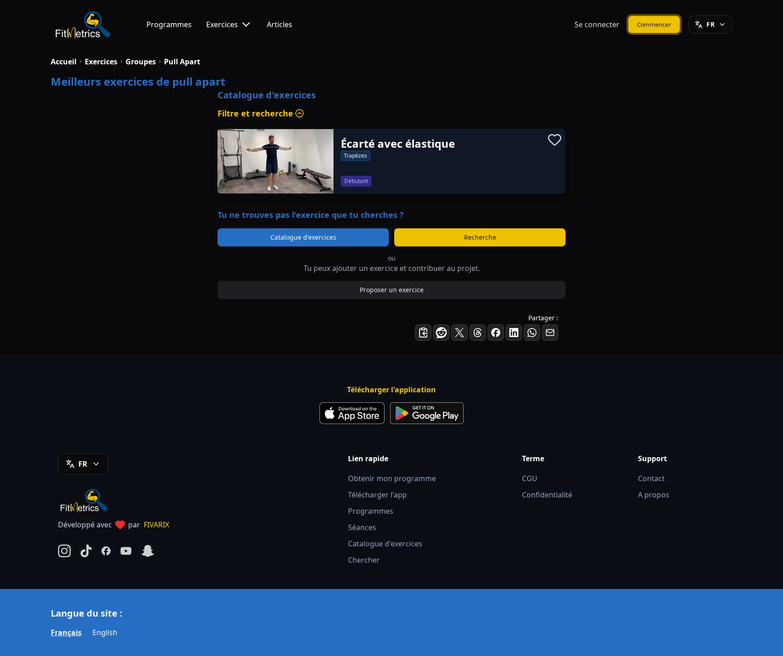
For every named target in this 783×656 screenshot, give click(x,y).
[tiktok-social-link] (86, 551)
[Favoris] (555, 139)
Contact (651, 478)
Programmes (169, 24)
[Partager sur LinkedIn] (514, 332)
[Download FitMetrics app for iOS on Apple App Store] (352, 413)
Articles (279, 24)
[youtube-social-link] (126, 550)
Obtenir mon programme (392, 478)
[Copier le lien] (423, 332)
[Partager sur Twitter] (459, 332)
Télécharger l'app (377, 495)
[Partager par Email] (550, 332)
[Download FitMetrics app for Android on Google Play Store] (427, 413)
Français (66, 632)
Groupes (141, 62)
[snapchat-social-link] (147, 551)
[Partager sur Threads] (477, 332)
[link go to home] (86, 500)
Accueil (64, 62)
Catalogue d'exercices (303, 237)
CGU (529, 478)
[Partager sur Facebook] (496, 332)
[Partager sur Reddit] (441, 332)
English (104, 632)
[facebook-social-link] (106, 551)
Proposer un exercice (392, 289)
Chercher (364, 560)
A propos (653, 495)
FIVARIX (156, 525)
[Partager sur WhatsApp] (532, 332)
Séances (362, 527)
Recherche (480, 237)
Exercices (222, 24)
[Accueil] (82, 24)
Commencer (654, 24)
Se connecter (597, 24)
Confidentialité (547, 495)
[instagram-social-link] (64, 551)
